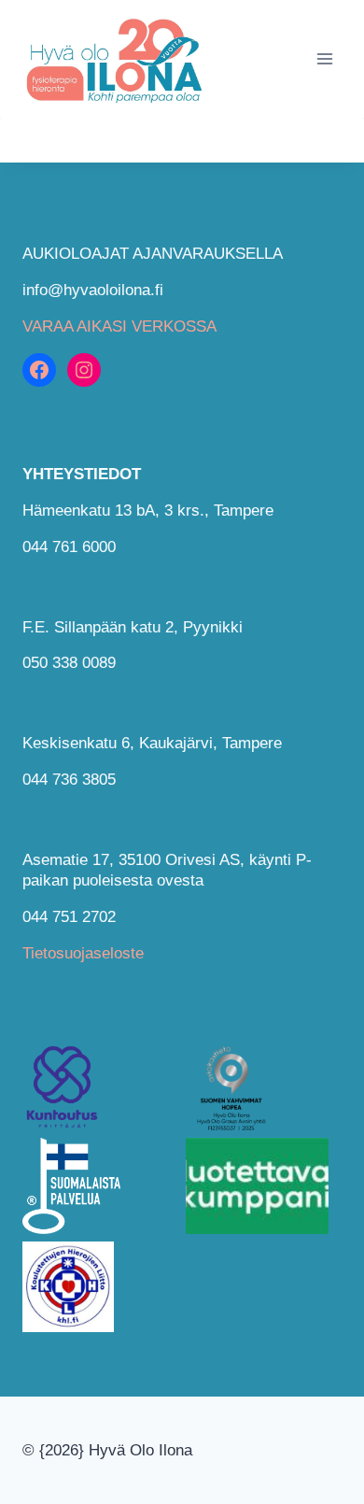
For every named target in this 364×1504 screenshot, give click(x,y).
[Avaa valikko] (324, 58)
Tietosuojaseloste (83, 953)
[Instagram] (84, 370)
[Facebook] (39, 370)
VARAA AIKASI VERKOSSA (119, 326)
